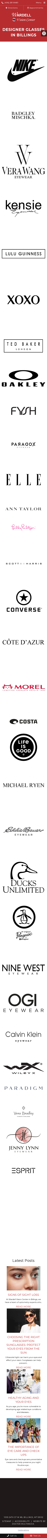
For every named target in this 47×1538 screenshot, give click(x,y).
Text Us (36, 1536)
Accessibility (22, 1521)
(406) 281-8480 (11, 2)
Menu (38, 2)
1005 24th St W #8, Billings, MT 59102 (23, 1517)
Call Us (13, 1536)
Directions (12, 8)
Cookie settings (23, 1530)
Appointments (36, 8)
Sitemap (6, 1521)
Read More (23, 1306)
